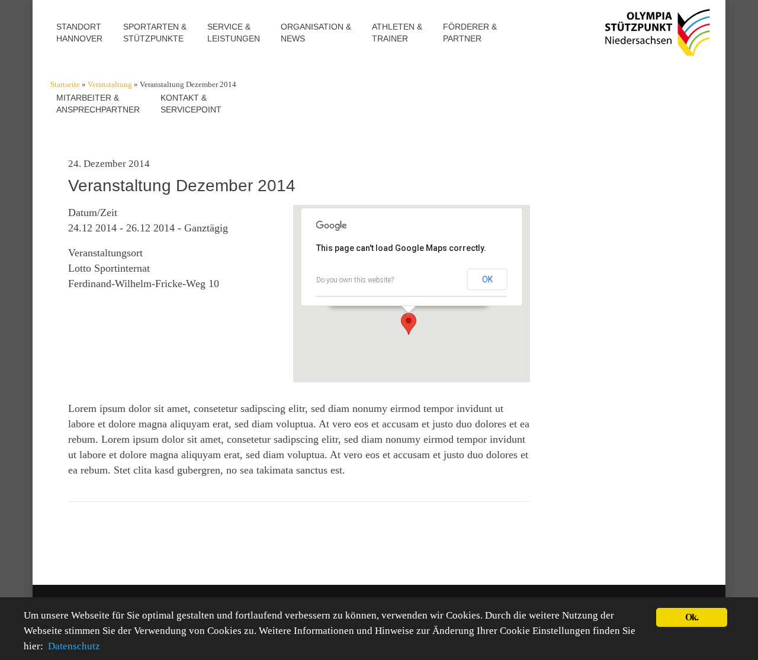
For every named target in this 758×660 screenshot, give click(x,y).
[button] (408, 324)
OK (487, 279)
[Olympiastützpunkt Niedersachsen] (656, 41)
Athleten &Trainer (397, 32)
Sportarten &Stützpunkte (155, 32)
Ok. (692, 617)
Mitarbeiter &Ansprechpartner (98, 103)
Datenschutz (74, 646)
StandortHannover (79, 32)
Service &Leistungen (233, 32)
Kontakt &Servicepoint (190, 103)
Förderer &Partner (470, 32)
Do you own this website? (355, 280)
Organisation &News (316, 32)
